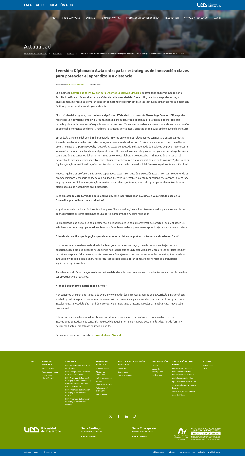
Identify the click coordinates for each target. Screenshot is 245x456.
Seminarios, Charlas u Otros (183, 391)
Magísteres (122, 368)
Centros (155, 365)
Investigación (160, 361)
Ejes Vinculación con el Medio (184, 382)
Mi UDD (172, 452)
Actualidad (57, 53)
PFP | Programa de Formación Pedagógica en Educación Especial (77, 401)
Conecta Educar (178, 395)
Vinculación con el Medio (183, 363)
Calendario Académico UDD (209, 452)
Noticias (70, 53)
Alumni (207, 361)
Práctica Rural (101, 394)
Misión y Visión (48, 368)
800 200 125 (38, 452)
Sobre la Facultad (47, 363)
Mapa (93, 436)
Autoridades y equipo (51, 372)
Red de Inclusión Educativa (183, 375)
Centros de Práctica (104, 385)
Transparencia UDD (187, 452)
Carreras (70, 361)
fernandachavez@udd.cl (107, 335)
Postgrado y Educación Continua (131, 363)
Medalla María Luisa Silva (182, 378)
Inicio (34, 361)
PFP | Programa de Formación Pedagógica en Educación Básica (77, 392)
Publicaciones (157, 375)
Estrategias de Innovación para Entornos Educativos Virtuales (106, 92)
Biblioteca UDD (159, 452)
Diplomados (123, 372)
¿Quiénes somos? (103, 368)
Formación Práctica (102, 363)
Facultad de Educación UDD (48, 5)
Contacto (85, 436)
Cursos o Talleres (125, 375)
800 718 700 (51, 452)
